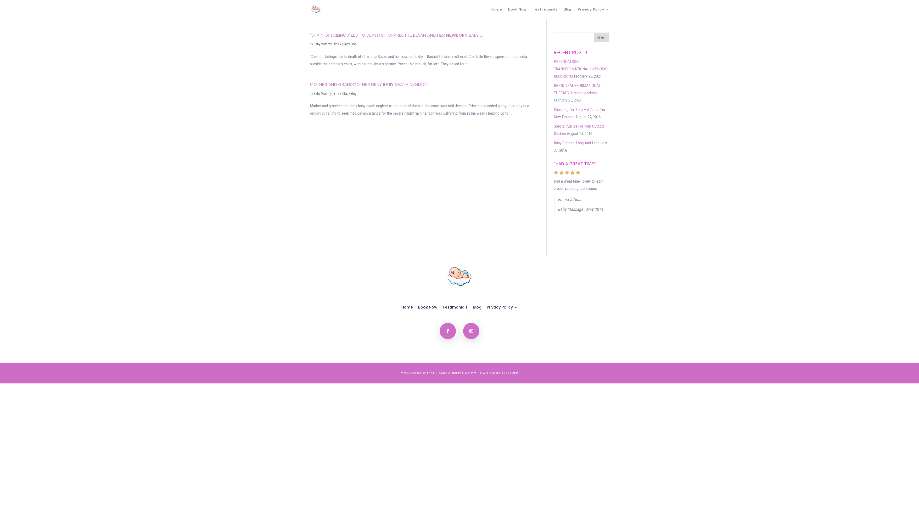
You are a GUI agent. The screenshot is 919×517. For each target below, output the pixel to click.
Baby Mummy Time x (327, 44)
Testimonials (545, 10)
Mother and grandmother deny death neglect (369, 84)
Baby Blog (350, 44)
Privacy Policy (591, 10)
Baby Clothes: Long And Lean (577, 142)
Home (496, 10)
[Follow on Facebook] (448, 331)
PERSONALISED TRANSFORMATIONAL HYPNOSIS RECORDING (580, 69)
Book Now (517, 10)
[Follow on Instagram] (471, 331)
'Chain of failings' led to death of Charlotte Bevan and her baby (396, 35)
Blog (568, 10)
